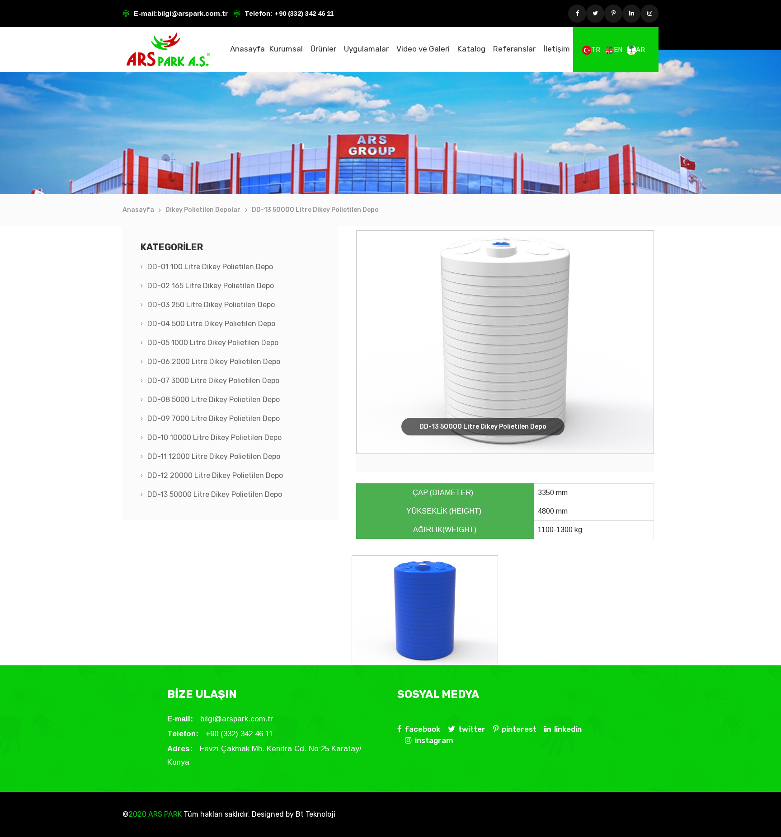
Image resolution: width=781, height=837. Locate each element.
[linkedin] (631, 14)
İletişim (556, 48)
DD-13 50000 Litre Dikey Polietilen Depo (315, 210)
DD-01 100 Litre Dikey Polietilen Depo (210, 266)
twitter (471, 729)
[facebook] (577, 14)
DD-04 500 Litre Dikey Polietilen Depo (211, 323)
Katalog (471, 48)
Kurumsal (286, 48)
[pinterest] (613, 14)
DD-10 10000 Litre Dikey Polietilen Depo (214, 437)
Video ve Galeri (423, 48)
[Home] (168, 50)
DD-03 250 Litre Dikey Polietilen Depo (211, 304)
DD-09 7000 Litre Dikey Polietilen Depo (213, 418)
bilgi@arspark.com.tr (192, 13)
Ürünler (323, 48)
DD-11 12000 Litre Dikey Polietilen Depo (213, 456)
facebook (422, 729)
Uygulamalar (366, 48)
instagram (434, 740)
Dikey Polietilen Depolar (202, 210)
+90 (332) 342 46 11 (303, 13)
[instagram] (649, 14)
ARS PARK (164, 814)
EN (618, 50)
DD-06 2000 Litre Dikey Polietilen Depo (213, 361)
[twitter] (595, 14)
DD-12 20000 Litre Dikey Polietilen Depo (215, 475)
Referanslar (514, 48)
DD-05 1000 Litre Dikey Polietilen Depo (212, 342)
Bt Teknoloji (314, 814)
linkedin (568, 729)
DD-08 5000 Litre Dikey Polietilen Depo (213, 399)
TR (595, 50)
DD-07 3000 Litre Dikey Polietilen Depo (213, 380)
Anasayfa (247, 48)
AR (640, 50)
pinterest (519, 729)
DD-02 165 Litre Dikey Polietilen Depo (210, 285)
